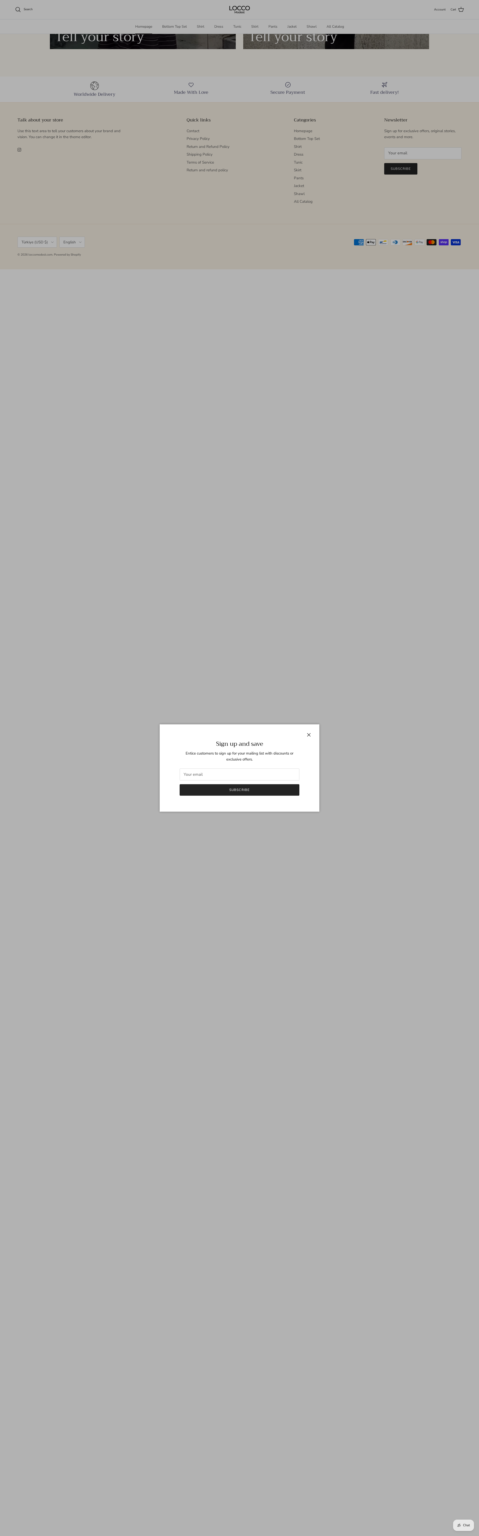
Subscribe (239, 790)
